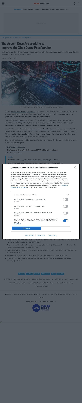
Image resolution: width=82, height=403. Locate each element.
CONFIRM (26, 228)
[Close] (76, 168)
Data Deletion (29, 235)
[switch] (65, 199)
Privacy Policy (52, 235)
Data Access (41, 235)
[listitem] (41, 195)
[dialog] (41, 201)
